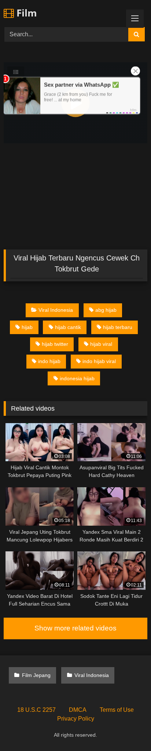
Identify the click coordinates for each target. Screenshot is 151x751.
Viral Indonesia (55, 310)
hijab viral (101, 344)
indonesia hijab (77, 378)
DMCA (77, 710)
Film (25, 12)
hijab (27, 327)
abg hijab (106, 310)
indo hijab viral (99, 361)
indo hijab (49, 361)
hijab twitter (55, 344)
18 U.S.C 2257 (36, 710)
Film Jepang (36, 675)
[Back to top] (128, 729)
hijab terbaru (117, 327)
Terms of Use (117, 710)
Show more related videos (75, 628)
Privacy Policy (75, 718)
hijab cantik (68, 327)
